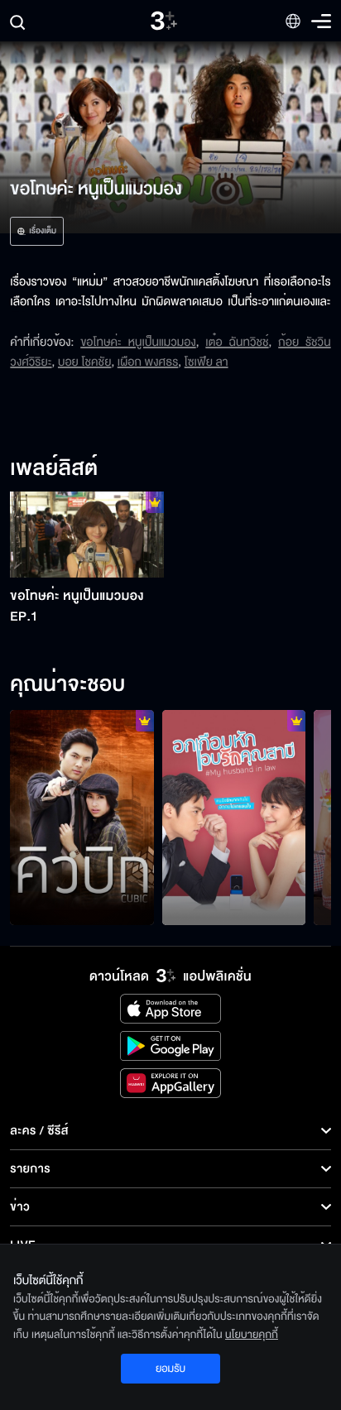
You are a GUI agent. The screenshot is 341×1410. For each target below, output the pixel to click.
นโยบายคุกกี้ (251, 1334)
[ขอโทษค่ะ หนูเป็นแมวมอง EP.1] (87, 535)
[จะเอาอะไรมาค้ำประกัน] (82, 817)
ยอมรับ (170, 1368)
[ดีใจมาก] (234, 817)
